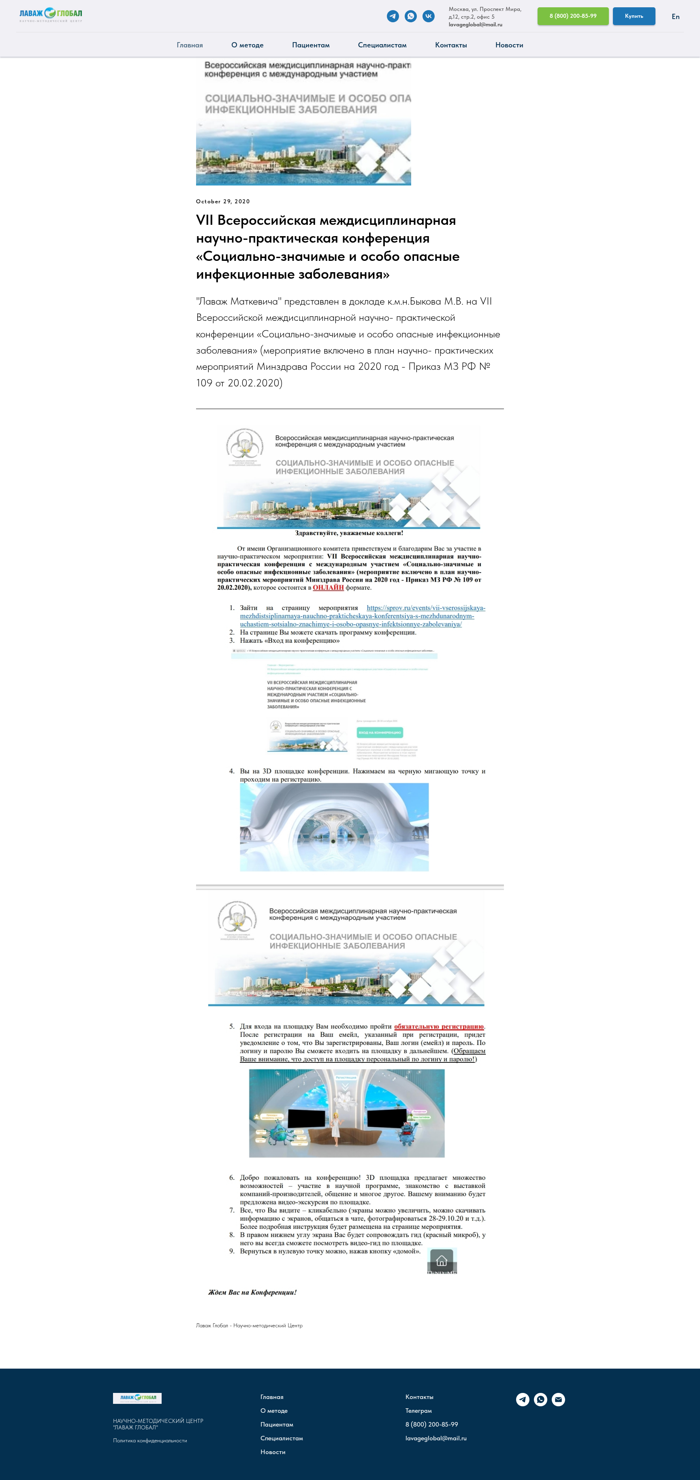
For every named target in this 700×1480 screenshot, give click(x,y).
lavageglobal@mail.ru (475, 24)
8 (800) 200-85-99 (431, 1424)
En (676, 16)
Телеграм (418, 1410)
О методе (247, 45)
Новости (509, 45)
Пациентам (311, 45)
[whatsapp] (411, 16)
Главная (190, 45)
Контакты (451, 45)
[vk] (429, 16)
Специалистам (382, 45)
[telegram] (393, 16)
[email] (558, 1404)
